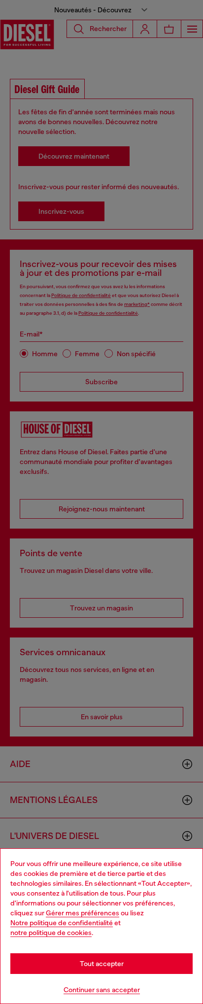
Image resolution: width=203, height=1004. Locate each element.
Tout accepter (102, 964)
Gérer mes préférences (82, 913)
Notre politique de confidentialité (61, 923)
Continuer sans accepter (102, 990)
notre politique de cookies (51, 933)
